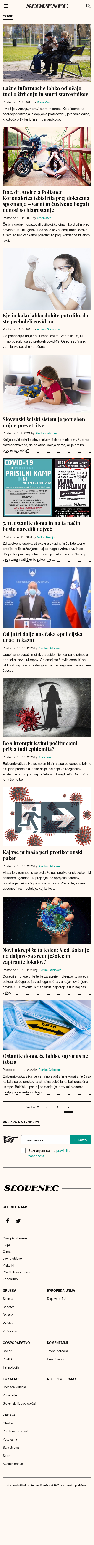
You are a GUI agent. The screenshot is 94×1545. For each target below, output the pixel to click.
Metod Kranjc (46, 537)
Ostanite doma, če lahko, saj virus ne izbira (45, 1058)
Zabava (9, 1415)
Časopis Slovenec (16, 1238)
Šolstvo (8, 1315)
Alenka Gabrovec (48, 329)
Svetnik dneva (13, 1463)
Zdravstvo (10, 1331)
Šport (6, 1455)
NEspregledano (61, 1378)
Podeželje (10, 1395)
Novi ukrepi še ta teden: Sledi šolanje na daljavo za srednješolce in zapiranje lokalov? (46, 955)
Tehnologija (11, 1367)
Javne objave (12, 1258)
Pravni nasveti (57, 1359)
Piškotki (8, 1265)
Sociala (8, 1298)
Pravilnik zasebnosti (17, 1272)
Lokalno (11, 1378)
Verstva (8, 1323)
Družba (9, 1290)
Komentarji (57, 1342)
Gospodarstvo (16, 1342)
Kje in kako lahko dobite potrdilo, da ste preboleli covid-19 (45, 318)
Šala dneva (11, 1447)
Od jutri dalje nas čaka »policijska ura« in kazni (43, 637)
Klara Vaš (43, 102)
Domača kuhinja (14, 1387)
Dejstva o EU (56, 1298)
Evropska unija (61, 1290)
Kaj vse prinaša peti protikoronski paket (43, 855)
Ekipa (7, 1245)
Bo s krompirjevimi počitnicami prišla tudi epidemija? (40, 746)
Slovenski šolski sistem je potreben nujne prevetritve (44, 422)
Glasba (8, 1423)
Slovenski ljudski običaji (19, 1403)
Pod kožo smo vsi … (17, 1431)
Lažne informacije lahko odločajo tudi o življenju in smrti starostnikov (45, 91)
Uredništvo (44, 218)
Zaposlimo (10, 1279)
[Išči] (88, 5)
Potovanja (10, 1439)
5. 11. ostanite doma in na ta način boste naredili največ (41, 525)
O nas (7, 1251)
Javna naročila (57, 1351)
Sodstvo (8, 1306)
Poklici (7, 1359)
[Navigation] (6, 5)
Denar (7, 1351)
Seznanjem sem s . (50, 1153)
